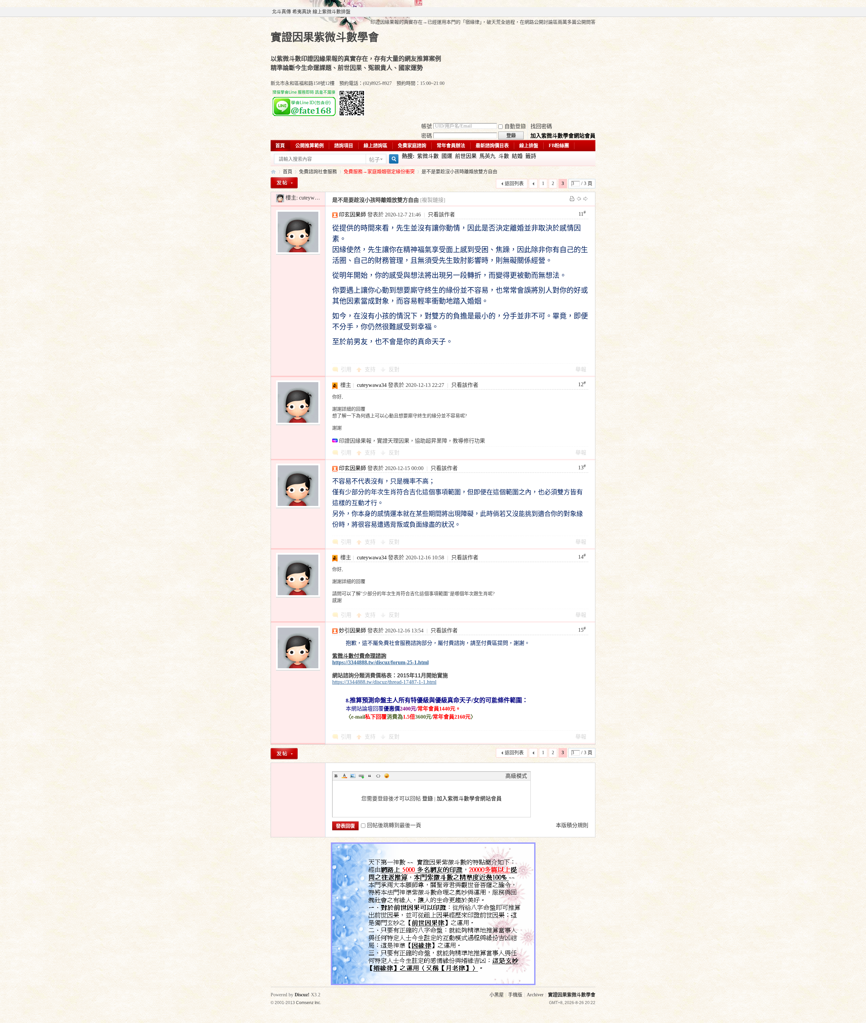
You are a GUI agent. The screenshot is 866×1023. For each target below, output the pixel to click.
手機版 (515, 994)
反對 (394, 369)
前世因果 (466, 156)
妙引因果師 (352, 630)
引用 (346, 369)
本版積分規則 (572, 825)
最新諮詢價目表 (492, 145)
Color (344, 775)
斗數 (503, 156)
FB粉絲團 (559, 145)
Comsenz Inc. (308, 1002)
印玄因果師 (352, 214)
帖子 (374, 160)
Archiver (535, 994)
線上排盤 (528, 145)
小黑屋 (496, 994)
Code (378, 775)
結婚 (517, 156)
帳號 (426, 126)
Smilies (386, 775)
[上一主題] (579, 198)
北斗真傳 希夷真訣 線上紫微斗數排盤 (311, 11)
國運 (446, 156)
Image (352, 775)
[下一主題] (585, 198)
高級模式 (516, 776)
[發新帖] (284, 182)
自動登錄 (515, 126)
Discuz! (302, 994)
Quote (369, 775)
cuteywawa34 (314, 198)
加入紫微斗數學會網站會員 (562, 136)
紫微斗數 (428, 156)
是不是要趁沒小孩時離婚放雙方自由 (459, 171)
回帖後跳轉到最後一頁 (394, 825)
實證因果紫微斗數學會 (273, 172)
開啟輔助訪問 (593, 12)
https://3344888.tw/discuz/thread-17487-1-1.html (384, 682)
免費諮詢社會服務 (318, 171)
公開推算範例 (309, 145)
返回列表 (514, 183)
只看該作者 (441, 214)
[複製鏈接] (432, 200)
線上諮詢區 (375, 145)
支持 (371, 369)
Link (361, 775)
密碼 (426, 136)
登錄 (427, 798)
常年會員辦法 (451, 145)
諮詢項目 (343, 145)
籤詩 (530, 156)
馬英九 (487, 156)
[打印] (572, 198)
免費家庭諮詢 (412, 145)
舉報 (580, 369)
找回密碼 (541, 126)
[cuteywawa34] (280, 198)
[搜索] (392, 159)
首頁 (280, 145)
